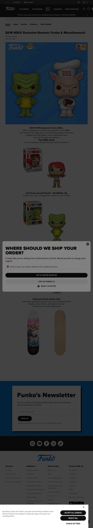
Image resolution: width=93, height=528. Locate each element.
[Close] (83, 507)
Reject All (73, 518)
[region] (44, 516)
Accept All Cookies (73, 513)
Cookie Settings (73, 523)
